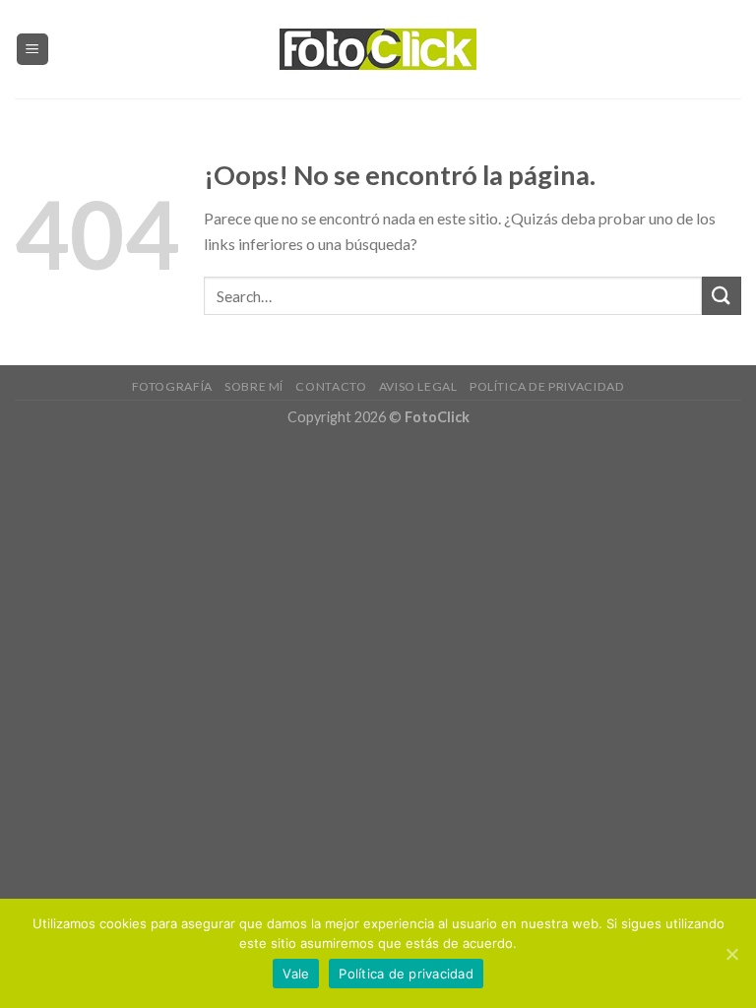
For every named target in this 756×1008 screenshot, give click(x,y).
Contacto (330, 386)
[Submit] (721, 296)
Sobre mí (254, 386)
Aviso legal (418, 386)
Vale (296, 973)
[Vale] (731, 954)
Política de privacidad (547, 386)
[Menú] (33, 49)
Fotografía (172, 386)
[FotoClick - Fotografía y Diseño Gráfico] (378, 50)
